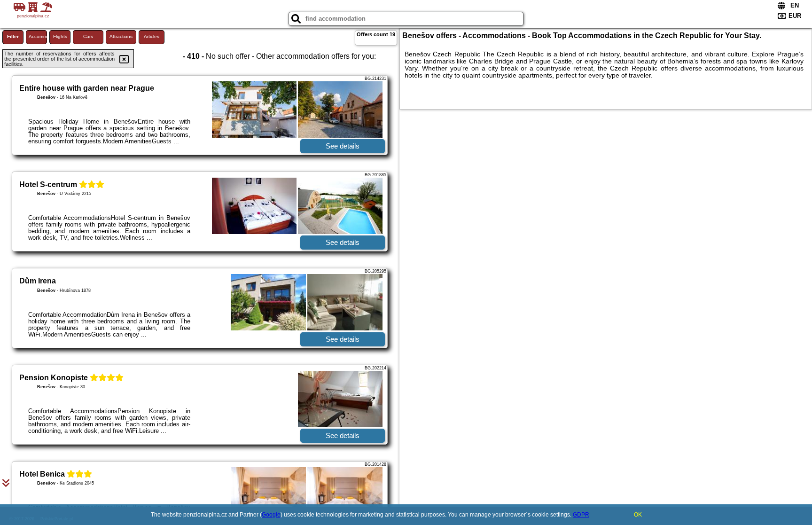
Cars (88, 36)
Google (271, 514)
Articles (151, 36)
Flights (60, 36)
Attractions (121, 36)
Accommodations (38, 36)
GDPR (581, 514)
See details (342, 146)
